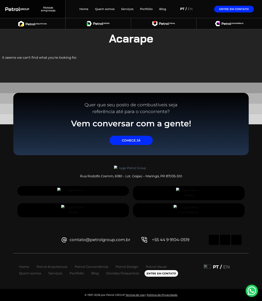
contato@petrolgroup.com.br (100, 239)
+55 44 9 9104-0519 (170, 239)
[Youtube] (236, 240)
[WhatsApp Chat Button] (252, 291)
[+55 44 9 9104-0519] (144, 240)
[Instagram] (214, 240)
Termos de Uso (135, 295)
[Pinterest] (225, 240)
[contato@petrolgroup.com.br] (64, 240)
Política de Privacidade (162, 295)
